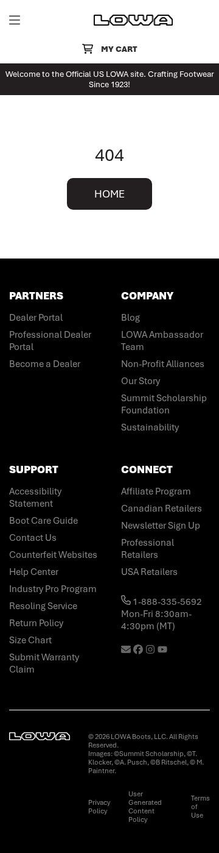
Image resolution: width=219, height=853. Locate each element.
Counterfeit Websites (53, 555)
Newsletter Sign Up (160, 525)
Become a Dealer (44, 364)
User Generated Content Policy (145, 807)
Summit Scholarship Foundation (164, 404)
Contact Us (33, 538)
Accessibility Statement (35, 497)
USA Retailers (149, 572)
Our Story (140, 381)
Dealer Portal (36, 318)
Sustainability (150, 427)
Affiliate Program (156, 491)
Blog (130, 318)
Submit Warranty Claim (44, 663)
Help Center (33, 572)
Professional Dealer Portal (50, 341)
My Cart (119, 49)
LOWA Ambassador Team (162, 341)
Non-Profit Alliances (162, 364)
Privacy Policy (99, 806)
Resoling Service (43, 606)
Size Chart (30, 640)
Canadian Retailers (161, 508)
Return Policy (36, 623)
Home (109, 194)
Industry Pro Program (53, 589)
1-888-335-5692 (166, 602)
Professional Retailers (147, 549)
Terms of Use (200, 806)
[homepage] (133, 20)
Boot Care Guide (43, 521)
